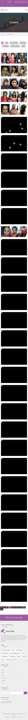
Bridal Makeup (19, 650)
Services (3, 680)
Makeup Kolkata (5, 653)
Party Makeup (5, 46)
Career (3, 675)
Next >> (23, 607)
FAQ (3, 672)
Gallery (3, 683)
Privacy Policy (14, 717)
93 (9, 607)
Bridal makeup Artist (6, 650)
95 (14, 607)
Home (3, 34)
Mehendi (24, 656)
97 (19, 607)
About (3, 669)
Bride (13, 650)
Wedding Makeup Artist (15, 653)
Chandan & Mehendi (15, 46)
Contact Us (20, 717)
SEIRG (13, 715)
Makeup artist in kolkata (12, 659)
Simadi (3, 659)
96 (17, 607)
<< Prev (5, 607)
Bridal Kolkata (5, 656)
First (2, 607)
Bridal (6, 42)
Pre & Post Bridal (13, 42)
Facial (23, 653)
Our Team (4, 677)
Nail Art (23, 46)
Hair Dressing (23, 42)
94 (12, 607)
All (2, 42)
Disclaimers (7, 717)
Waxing (18, 656)
